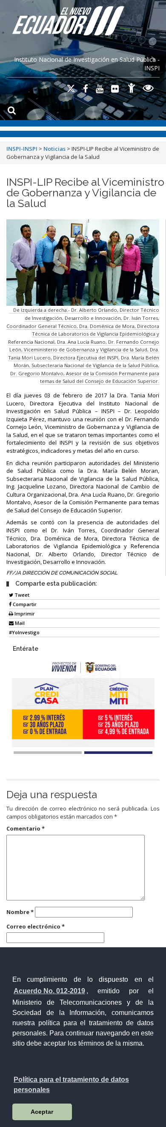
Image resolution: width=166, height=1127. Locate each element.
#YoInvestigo (24, 632)
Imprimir (24, 613)
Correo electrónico (35, 926)
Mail (19, 623)
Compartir (24, 604)
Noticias (54, 148)
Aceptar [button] (42, 1111)
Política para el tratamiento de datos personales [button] (71, 1084)
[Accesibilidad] (131, 89)
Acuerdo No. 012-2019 (49, 991)
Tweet (21, 595)
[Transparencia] (148, 89)
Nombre (20, 912)
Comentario (25, 828)
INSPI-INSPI (21, 148)
